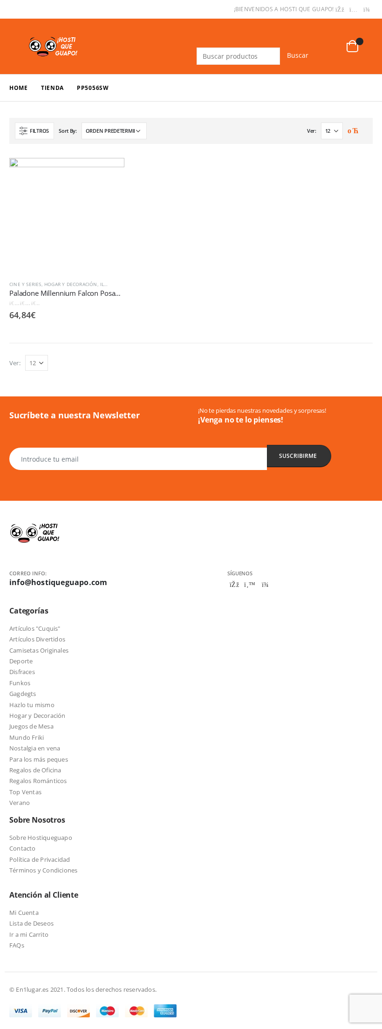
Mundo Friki (26, 737)
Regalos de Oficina (35, 770)
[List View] (362, 131)
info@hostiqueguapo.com (58, 582)
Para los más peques (38, 759)
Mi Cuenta (24, 912)
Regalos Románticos (38, 781)
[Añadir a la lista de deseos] (119, 284)
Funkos (19, 683)
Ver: (311, 130)
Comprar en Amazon (109, 170)
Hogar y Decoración (70, 284)
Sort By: (68, 130)
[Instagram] (354, 10)
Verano (19, 802)
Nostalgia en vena (34, 748)
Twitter (250, 585)
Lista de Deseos (31, 923)
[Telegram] (367, 10)
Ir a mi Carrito (28, 934)
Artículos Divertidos (37, 639)
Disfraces (22, 672)
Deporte (21, 661)
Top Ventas (25, 792)
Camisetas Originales (38, 650)
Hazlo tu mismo (32, 705)
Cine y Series (25, 284)
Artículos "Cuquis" (35, 628)
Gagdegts (22, 693)
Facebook (234, 585)
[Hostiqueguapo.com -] (53, 46)
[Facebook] (340, 10)
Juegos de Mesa (31, 726)
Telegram (265, 585)
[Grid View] (352, 131)
